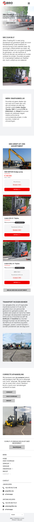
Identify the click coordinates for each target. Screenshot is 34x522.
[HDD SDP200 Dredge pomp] (17, 158)
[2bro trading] (8, 2)
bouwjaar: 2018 (17, 277)
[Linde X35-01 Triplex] (17, 205)
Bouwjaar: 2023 (17, 184)
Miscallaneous (17, 181)
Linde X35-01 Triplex (11, 218)
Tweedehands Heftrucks (17, 227)
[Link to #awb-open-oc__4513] (28, 3)
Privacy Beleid (17, 520)
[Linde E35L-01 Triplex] (17, 250)
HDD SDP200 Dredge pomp (13, 172)
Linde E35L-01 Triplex (11, 263)
